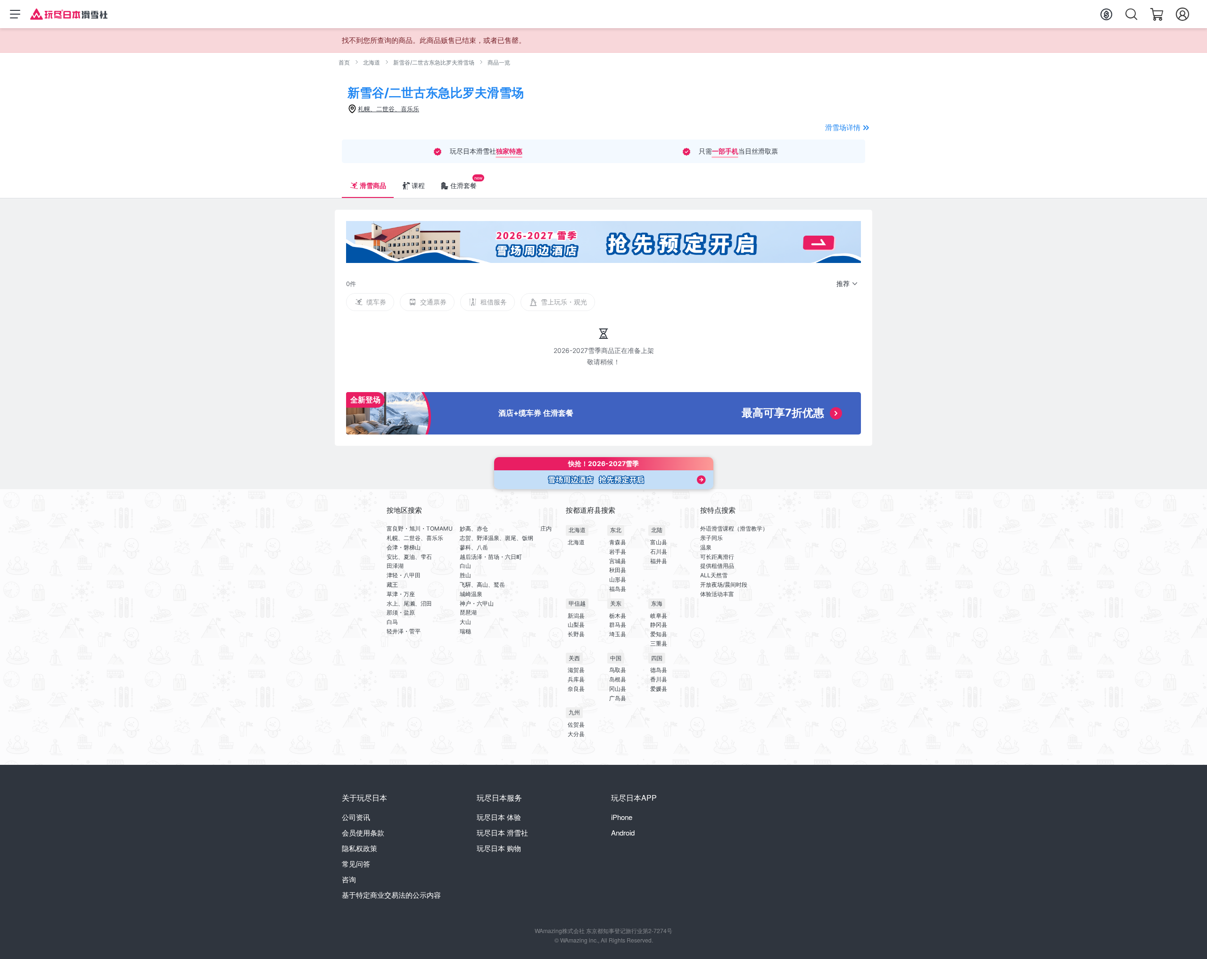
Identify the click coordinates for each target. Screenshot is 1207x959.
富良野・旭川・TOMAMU (420, 528)
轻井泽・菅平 (404, 631)
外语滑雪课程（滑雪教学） (734, 528)
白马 (392, 621)
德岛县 (658, 669)
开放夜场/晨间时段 (723, 584)
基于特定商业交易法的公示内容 (391, 895)
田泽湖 (395, 565)
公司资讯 (356, 817)
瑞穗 (465, 631)
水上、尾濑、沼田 (409, 603)
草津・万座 (401, 594)
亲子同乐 (711, 537)
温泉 (705, 547)
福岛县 (617, 588)
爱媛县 (658, 688)
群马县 (617, 624)
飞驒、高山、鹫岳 (482, 584)
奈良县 (576, 688)
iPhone (621, 817)
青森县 (617, 542)
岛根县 (617, 679)
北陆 (656, 529)
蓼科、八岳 (474, 547)
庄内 (546, 528)
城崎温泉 (471, 594)
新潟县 (576, 615)
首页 (344, 62)
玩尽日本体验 (499, 817)
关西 (574, 658)
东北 (615, 529)
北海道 (371, 62)
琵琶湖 (468, 612)
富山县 (658, 542)
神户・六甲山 (477, 603)
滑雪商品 (373, 185)
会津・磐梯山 (404, 547)
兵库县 (576, 679)
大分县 (576, 734)
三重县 (658, 643)
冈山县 (617, 688)
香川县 (658, 679)
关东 (615, 603)
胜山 (465, 575)
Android (623, 832)
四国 (656, 658)
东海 (656, 603)
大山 (465, 621)
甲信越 (577, 603)
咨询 (349, 879)
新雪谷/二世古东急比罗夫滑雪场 (433, 62)
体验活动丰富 (717, 594)
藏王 (392, 584)
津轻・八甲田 (404, 575)
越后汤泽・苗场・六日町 (491, 556)
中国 (615, 658)
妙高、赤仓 (474, 528)
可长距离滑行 (717, 556)
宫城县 (617, 561)
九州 (574, 712)
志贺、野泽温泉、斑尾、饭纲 (496, 537)
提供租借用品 (717, 565)
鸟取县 (617, 669)
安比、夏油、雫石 (409, 556)
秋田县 (617, 570)
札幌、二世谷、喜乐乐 (415, 537)
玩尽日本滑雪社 (502, 832)
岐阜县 (658, 615)
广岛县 (617, 698)
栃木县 (617, 615)
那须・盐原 (401, 612)
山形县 (617, 579)
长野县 (576, 634)
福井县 (658, 561)
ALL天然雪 (714, 575)
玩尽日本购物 (499, 848)
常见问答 (356, 864)
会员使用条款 (363, 832)
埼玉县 (617, 634)
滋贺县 (576, 669)
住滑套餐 (463, 185)
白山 (465, 565)
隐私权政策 (359, 848)
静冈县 (658, 624)
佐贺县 (576, 724)
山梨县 (576, 624)
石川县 (658, 551)
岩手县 (617, 551)
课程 (418, 185)
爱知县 (658, 634)
